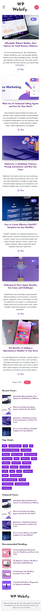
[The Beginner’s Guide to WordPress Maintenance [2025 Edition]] (6, 563)
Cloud (5, 467)
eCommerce (7, 484)
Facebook (6, 488)
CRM (5, 471)
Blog (22, 69)
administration (15, 446)
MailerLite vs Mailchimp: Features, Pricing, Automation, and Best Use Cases (20, 167)
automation (26, 450)
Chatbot (6, 463)
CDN (34, 458)
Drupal (22, 480)
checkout (26, 463)
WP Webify (19, 7)
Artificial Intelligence (10, 450)
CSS (12, 471)
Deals (5, 475)
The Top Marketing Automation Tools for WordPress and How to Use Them (26, 552)
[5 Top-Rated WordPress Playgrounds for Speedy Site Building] (6, 585)
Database (27, 471)
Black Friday (17, 454)
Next (27, 382)
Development (16, 475)
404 (4, 446)
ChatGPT (16, 463)
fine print (7, 605)
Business (25, 458)
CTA (19, 471)
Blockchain (7, 458)
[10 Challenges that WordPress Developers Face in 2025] (6, 574)
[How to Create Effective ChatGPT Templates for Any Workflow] (6, 431)
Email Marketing (22, 484)
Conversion (25, 467)
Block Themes (30, 454)
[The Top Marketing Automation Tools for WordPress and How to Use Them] (6, 553)
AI (31, 446)
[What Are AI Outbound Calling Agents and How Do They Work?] (6, 410)
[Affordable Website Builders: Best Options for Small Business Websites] (6, 399)
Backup (6, 454)
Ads (25, 446)
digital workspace (9, 480)
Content (14, 467)
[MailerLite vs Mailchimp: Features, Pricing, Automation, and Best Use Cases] (6, 421)
